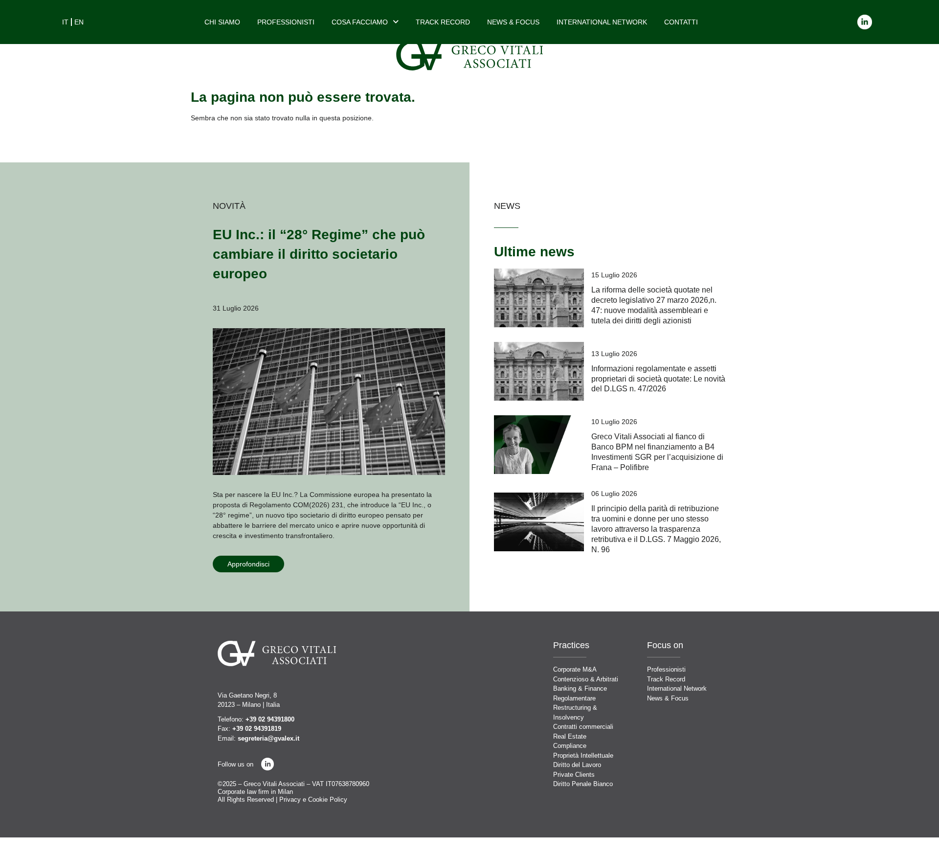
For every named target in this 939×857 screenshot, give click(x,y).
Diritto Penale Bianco (583, 784)
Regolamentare (574, 698)
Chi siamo (222, 22)
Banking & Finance (580, 688)
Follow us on (235, 764)
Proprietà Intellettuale (583, 755)
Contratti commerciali (583, 726)
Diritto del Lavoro (577, 764)
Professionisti (285, 22)
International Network (602, 22)
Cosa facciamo (360, 22)
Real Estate (569, 736)
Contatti (681, 22)
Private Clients (574, 774)
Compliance (569, 745)
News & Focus (513, 22)
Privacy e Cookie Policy (313, 799)
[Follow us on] (267, 764)
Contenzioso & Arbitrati (585, 679)
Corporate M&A (575, 669)
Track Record (443, 22)
